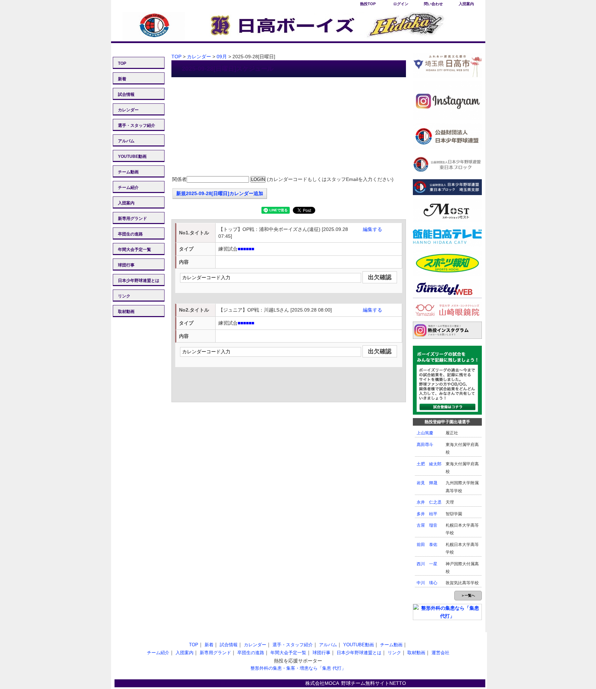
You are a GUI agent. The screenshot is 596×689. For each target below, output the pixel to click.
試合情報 (126, 94)
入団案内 (466, 4)
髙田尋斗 (425, 444)
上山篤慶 (425, 432)
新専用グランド (132, 218)
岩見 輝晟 (427, 482)
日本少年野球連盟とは (138, 280)
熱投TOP (368, 4)
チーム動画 (128, 172)
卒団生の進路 (130, 234)
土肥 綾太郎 (429, 464)
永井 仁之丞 (429, 502)
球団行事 (126, 265)
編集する (372, 229)
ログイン (400, 4)
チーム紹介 (128, 187)
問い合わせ (433, 4)
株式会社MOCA (322, 683)
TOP (122, 63)
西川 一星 (427, 563)
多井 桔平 (427, 513)
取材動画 (126, 311)
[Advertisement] (288, 127)
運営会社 (440, 652)
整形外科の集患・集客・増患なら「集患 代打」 (298, 668)
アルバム (126, 141)
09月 (222, 56)
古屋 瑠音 (427, 525)
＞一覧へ (468, 595)
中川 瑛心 (427, 582)
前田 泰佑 (427, 544)
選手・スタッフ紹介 (136, 125)
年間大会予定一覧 (134, 249)
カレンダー (128, 110)
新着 (122, 79)
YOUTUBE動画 (132, 156)
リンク (124, 296)
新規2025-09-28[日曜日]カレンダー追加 (219, 193)
